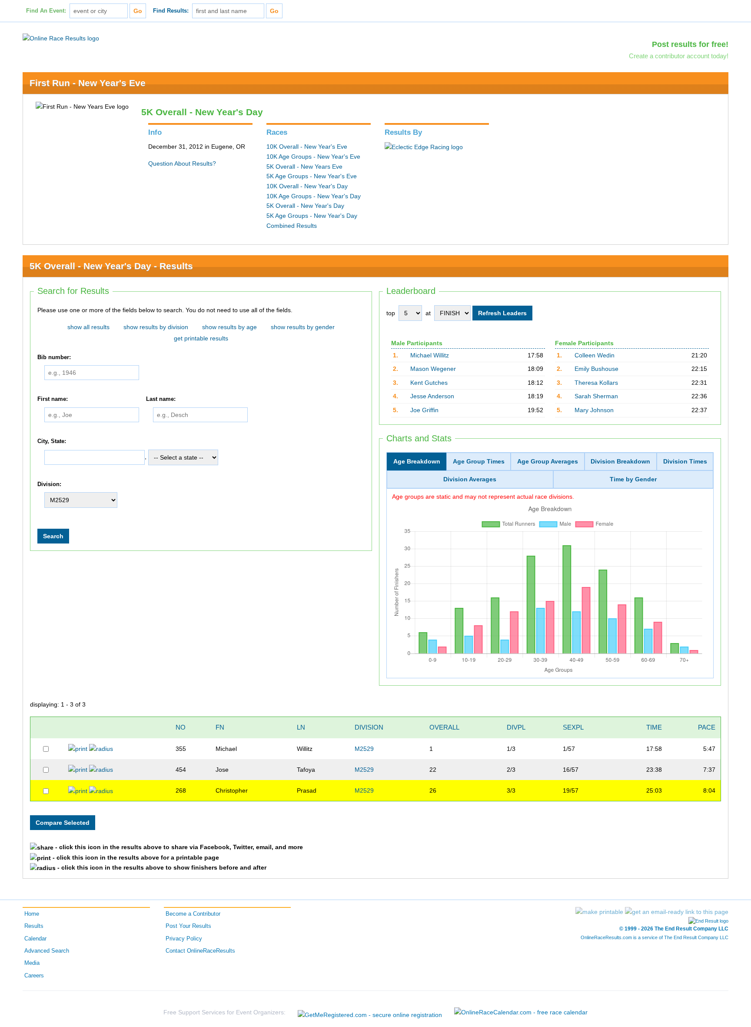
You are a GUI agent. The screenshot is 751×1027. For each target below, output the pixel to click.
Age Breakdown (416, 461)
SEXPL (573, 727)
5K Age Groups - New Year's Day (311, 215)
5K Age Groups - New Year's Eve (311, 176)
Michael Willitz (429, 355)
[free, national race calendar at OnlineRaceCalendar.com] (521, 1012)
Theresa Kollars (596, 382)
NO (181, 727)
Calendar (35, 939)
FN (220, 727)
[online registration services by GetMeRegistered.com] (370, 1012)
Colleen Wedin (595, 355)
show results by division (155, 326)
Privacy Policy (184, 939)
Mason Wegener (433, 368)
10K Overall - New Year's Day (307, 186)
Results (33, 926)
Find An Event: (46, 11)
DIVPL (516, 727)
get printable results (201, 338)
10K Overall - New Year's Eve (306, 146)
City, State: (51, 441)
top (390, 313)
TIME (654, 727)
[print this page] (599, 911)
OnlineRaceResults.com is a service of (654, 937)
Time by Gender (633, 479)
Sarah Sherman (596, 396)
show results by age (229, 326)
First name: (52, 400)
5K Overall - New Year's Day (305, 205)
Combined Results (291, 225)
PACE (706, 727)
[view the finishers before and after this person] (101, 748)
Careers (34, 976)
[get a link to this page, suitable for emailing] (676, 911)
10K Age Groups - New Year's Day (313, 196)
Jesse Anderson (432, 396)
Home (31, 914)
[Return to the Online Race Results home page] (61, 37)
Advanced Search (46, 951)
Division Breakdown (620, 461)
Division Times (685, 461)
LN (301, 727)
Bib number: (54, 357)
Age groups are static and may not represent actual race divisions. (483, 496)
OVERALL (444, 727)
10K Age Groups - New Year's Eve (313, 156)
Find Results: (171, 11)
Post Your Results (188, 926)
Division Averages (469, 479)
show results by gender (303, 326)
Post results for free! (690, 44)
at (428, 313)
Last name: (161, 400)
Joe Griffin (424, 410)
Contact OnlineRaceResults (200, 951)
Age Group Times (479, 461)
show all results (88, 326)
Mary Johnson (594, 410)
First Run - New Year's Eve (88, 83)
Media (32, 963)
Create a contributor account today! (678, 56)
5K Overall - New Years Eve (304, 166)
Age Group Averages (547, 461)
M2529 (364, 748)
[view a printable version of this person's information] (77, 748)
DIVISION (369, 727)
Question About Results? (182, 163)
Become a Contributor (193, 914)
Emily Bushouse (596, 368)
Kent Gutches (429, 382)
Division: (49, 484)
